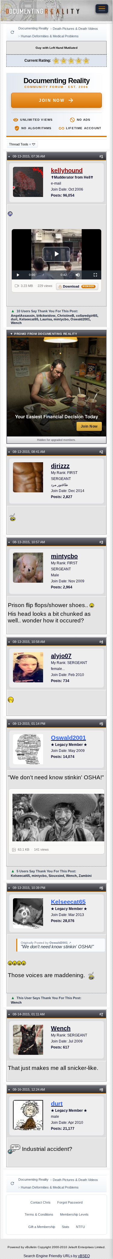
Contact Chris (40, 1202)
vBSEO (84, 1256)
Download (78, 286)
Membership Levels (74, 1214)
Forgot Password (70, 1202)
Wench (61, 1028)
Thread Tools (20, 144)
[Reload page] (12, 32)
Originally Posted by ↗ (46, 942)
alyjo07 (61, 656)
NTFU (80, 1227)
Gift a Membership (41, 1227)
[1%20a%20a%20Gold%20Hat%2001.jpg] (60, 817)
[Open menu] (102, 8)
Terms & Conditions (39, 1214)
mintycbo (64, 556)
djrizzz (60, 466)
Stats (65, 1227)
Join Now (51, 100)
